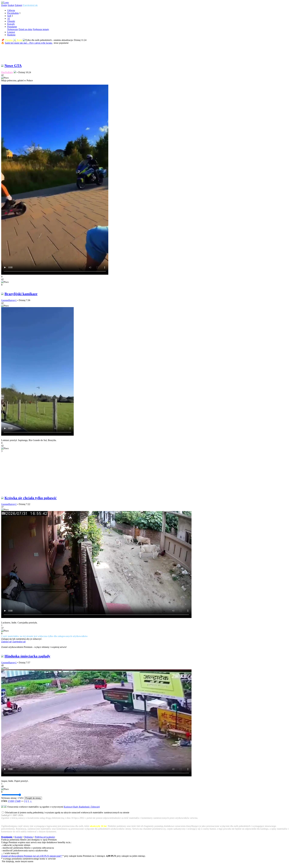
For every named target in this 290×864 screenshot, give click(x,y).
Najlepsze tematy (41, 29)
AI (8, 18)
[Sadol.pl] (5, 2)
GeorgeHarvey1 (9, 300)
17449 (17, 801)
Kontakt (18, 837)
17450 (11, 801)
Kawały (11, 24)
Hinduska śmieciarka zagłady (27, 656)
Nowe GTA (13, 66)
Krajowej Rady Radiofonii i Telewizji (82, 806)
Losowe (11, 32)
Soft (9, 15)
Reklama (28, 837)
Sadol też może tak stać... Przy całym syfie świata (29, 43)
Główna (11, 10)
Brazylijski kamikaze (21, 294)
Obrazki (11, 21)
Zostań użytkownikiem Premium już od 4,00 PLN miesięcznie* (31, 856)
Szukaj (11, 5)
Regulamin (6, 837)
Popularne (12, 26)
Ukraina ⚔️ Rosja (13, 40)
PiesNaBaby (7, 72)
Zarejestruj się (30, 5)
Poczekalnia (13, 13)
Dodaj (4, 5)
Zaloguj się (6, 641)
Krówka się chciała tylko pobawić (31, 498)
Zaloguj (18, 5)
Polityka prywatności (45, 837)
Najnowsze (12, 29)
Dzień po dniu (25, 29)
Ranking (11, 34)
